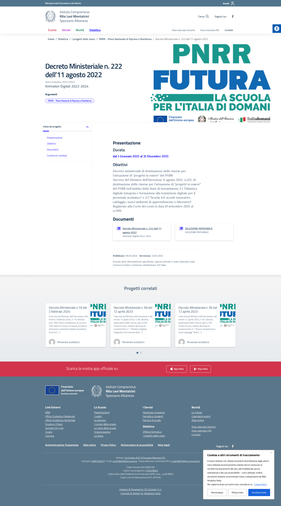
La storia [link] (98, 436)
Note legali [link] (164, 445)
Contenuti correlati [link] (57, 155)
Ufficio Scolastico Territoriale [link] (60, 420)
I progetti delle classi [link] (154, 436)
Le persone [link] (100, 420)
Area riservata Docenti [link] (183, 30)
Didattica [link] (94, 30)
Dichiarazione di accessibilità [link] (137, 445)
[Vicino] (271, 452)
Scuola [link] (52, 30)
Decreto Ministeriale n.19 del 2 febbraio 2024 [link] (68, 309)
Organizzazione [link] (102, 432)
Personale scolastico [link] (154, 412)
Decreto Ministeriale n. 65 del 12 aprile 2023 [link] (197, 309)
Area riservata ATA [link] (209, 30)
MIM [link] (47, 412)
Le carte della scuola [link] (105, 428)
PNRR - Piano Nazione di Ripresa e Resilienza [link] (70, 100)
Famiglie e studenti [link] (153, 416)
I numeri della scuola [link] (105, 424)
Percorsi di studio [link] (152, 420)
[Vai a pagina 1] (137, 353)
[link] (277, 28)
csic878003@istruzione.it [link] (125, 461)
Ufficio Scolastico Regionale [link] (60, 416)
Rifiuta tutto (237, 492)
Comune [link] (49, 436)
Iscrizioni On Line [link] (54, 428)
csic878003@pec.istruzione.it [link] (185, 461)
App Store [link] (179, 368)
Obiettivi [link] (51, 143)
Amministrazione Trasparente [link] (61, 445)
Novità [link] (80, 30)
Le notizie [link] (197, 412)
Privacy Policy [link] (108, 445)
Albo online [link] (198, 420)
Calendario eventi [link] (201, 416)
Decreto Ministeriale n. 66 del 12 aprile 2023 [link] (133, 309)
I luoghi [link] (98, 416)
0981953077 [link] (98, 461)
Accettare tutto (259, 492)
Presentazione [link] (54, 137)
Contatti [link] (229, 30)
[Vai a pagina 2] (141, 353)
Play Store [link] (202, 368)
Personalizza (217, 492)
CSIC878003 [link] (152, 470)
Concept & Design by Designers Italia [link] (141, 493)
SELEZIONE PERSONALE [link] (199, 228)
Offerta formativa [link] (152, 432)
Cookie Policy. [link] (260, 484)
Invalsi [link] (48, 432)
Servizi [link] (66, 30)
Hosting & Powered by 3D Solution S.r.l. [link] (140, 489)
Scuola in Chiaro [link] (53, 424)
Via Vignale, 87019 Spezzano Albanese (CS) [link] (145, 457)
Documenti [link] (53, 149)
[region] (238, 475)
